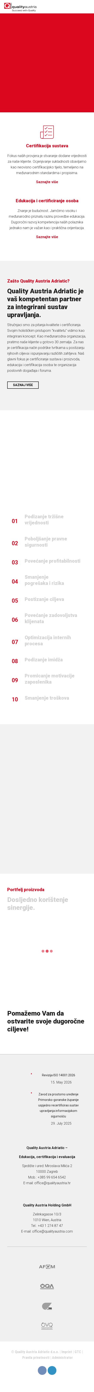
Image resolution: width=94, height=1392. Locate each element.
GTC (78, 1352)
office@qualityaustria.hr (52, 1183)
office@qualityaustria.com (52, 1231)
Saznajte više (47, 182)
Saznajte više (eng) (48, 832)
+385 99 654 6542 (52, 1177)
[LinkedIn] (52, 1370)
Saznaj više (23, 385)
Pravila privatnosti (35, 1358)
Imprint (66, 1352)
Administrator (62, 1358)
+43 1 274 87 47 (50, 1226)
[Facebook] (42, 1370)
